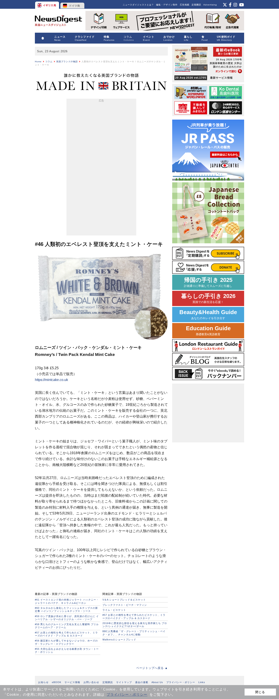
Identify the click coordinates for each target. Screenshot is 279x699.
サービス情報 (72, 682)
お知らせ (43, 682)
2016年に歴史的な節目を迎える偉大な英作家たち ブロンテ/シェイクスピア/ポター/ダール (134, 625)
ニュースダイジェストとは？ (138, 4)
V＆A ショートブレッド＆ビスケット (124, 599)
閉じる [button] (260, 692)
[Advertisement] (101, 168)
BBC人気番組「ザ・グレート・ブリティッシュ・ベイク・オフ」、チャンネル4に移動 (133, 633)
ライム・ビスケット (114, 610)
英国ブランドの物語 (67, 61)
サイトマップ (124, 682)
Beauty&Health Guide (208, 314)
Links (201, 682)
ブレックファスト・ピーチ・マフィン (124, 605)
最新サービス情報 (204, 77)
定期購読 (196, 4)
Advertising (210, 4)
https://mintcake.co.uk (51, 380)
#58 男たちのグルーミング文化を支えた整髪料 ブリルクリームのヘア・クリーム (67, 626)
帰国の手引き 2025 (208, 282)
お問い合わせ (91, 682)
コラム (49, 61)
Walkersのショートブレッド (119, 639)
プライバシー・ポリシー (127, 694)
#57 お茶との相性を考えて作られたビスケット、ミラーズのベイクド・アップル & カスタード (66, 634)
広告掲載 (184, 4)
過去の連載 (141, 682)
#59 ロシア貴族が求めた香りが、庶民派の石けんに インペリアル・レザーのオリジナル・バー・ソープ (67, 618)
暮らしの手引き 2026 (208, 298)
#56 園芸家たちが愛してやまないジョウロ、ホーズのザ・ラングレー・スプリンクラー (66, 642)
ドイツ (72, 4)
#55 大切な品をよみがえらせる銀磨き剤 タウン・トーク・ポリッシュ (67, 650)
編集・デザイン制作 (167, 4)
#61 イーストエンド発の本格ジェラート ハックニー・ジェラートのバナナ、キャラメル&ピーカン (67, 601)
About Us (157, 682)
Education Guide (208, 330)
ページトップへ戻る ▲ (152, 668)
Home (38, 61)
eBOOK (56, 682)
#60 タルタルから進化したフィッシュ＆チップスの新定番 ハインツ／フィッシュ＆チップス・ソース (66, 609)
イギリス (47, 4)
